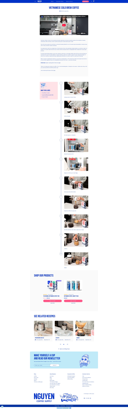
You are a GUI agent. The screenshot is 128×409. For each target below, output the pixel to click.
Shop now (85, 1)
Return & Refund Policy (86, 384)
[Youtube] (90, 398)
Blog (51, 377)
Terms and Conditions (86, 377)
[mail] (84, 398)
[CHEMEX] (85, 329)
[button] (45, 294)
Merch (35, 380)
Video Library (52, 386)
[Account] (91, 1)
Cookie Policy (85, 380)
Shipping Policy (85, 383)
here (54, 70)
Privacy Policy (57, 405)
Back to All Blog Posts (65, 348)
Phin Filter (52, 387)
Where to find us (69, 1)
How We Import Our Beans (55, 383)
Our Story (52, 376)
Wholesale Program (71, 376)
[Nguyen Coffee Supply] (39, 1)
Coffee (35, 376)
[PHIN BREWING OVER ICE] (43, 329)
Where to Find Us (85, 386)
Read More (46, 339)
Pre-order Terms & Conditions (88, 381)
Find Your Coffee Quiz (38, 381)
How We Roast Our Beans (55, 384)
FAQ (83, 376)
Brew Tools (36, 377)
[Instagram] (88, 398)
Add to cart (53, 300)
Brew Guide (52, 380)
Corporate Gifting (70, 377)
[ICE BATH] (64, 329)
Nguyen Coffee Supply (90, 393)
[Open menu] (35, 1)
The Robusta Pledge (54, 381)
